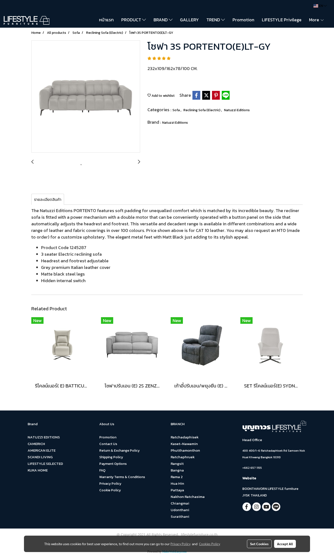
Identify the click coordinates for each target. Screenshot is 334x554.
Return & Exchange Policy (119, 450)
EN (321, 5)
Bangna (177, 470)
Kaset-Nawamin (184, 443)
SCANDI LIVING (40, 457)
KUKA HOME (38, 470)
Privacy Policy (110, 483)
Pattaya (177, 490)
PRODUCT (131, 19)
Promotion (243, 19)
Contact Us (108, 443)
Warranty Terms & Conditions (122, 477)
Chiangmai (180, 503)
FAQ (102, 470)
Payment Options (113, 463)
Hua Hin (177, 483)
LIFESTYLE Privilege (281, 19)
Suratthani (180, 516)
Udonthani (180, 510)
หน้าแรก (106, 19)
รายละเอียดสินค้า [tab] (47, 199)
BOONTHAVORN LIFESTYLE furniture (270, 488)
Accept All (285, 544)
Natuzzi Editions (237, 110)
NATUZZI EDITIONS (44, 437)
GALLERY (189, 19)
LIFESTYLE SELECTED (45, 463)
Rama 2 (177, 477)
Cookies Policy (209, 544)
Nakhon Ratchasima (188, 496)
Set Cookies (259, 544)
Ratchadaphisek (185, 437)
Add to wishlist (163, 95)
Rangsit (177, 463)
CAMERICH (36, 443)
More (314, 19)
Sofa (176, 110)
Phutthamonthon (185, 450)
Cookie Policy (110, 490)
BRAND (161, 19)
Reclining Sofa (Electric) (202, 110)
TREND (213, 19)
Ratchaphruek (183, 457)
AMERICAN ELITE (42, 450)
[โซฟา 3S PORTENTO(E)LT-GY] (86, 97)
